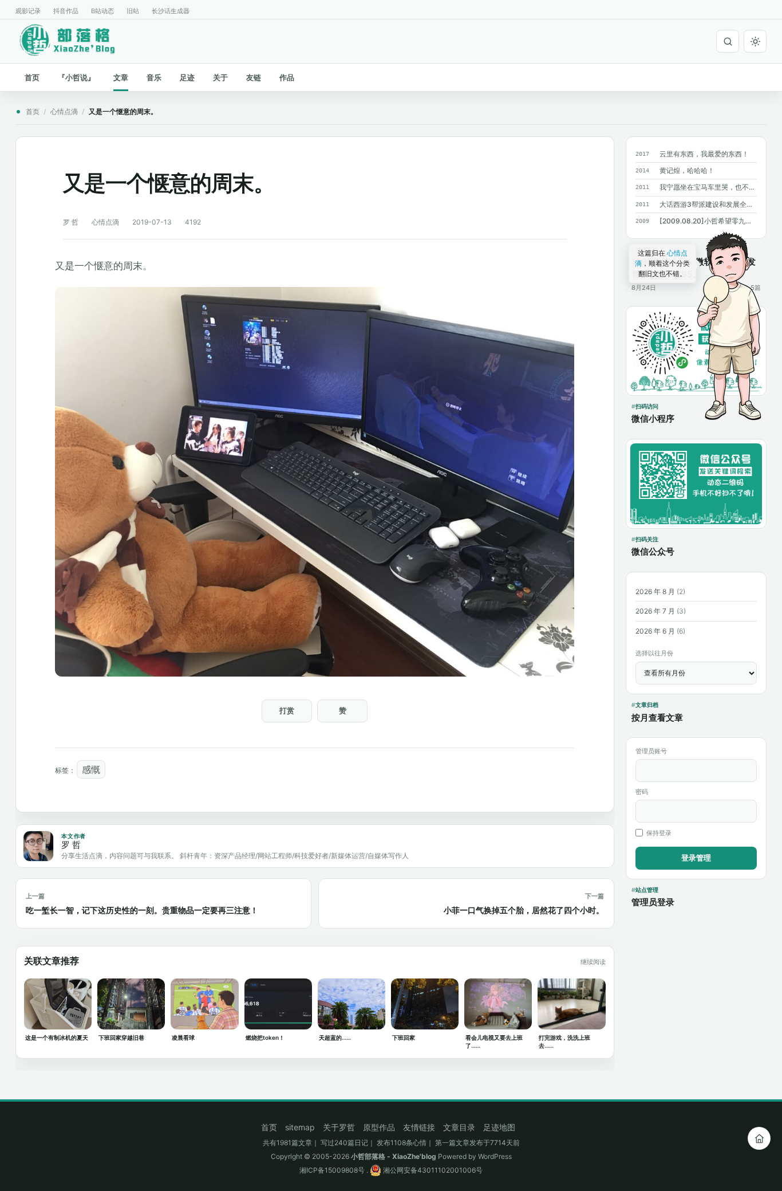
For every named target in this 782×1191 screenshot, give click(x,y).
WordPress (495, 1156)
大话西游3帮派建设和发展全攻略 (708, 204)
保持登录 (659, 833)
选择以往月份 (654, 653)
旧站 (133, 11)
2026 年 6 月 (655, 631)
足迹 (187, 77)
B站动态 (102, 11)
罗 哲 (70, 222)
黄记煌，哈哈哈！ (686, 170)
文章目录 (459, 1127)
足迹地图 (499, 1127)
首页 (32, 77)
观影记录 (28, 11)
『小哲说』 (76, 77)
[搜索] (727, 41)
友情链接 (419, 1127)
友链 (253, 77)
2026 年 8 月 (655, 591)
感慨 (91, 769)
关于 (220, 77)
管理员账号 (651, 751)
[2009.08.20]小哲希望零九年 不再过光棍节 (708, 221)
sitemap (300, 1127)
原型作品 (379, 1127)
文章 (120, 77)
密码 (641, 792)
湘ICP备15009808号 (332, 1170)
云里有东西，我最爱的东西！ (704, 154)
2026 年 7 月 (655, 611)
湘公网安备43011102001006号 (432, 1170)
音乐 (154, 77)
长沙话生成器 (170, 11)
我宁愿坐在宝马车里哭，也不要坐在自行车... (708, 187)
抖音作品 (65, 11)
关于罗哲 (339, 1127)
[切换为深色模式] (755, 41)
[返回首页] (759, 1138)
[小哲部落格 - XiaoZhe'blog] (76, 39)
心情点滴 (64, 111)
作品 (286, 77)
